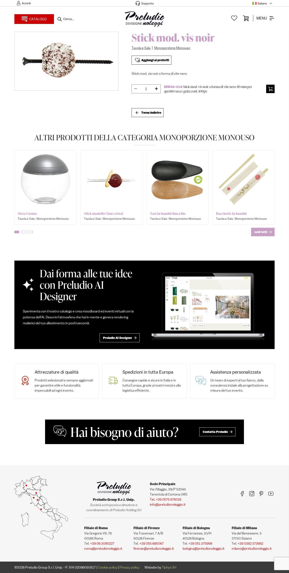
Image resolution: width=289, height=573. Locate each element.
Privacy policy (129, 567)
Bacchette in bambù (231, 213)
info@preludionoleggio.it (168, 504)
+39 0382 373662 (250, 543)
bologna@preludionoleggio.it (203, 548)
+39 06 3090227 (102, 543)
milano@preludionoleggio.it (252, 548)
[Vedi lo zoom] (66, 61)
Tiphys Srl (169, 567)
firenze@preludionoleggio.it (153, 548)
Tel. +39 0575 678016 (165, 499)
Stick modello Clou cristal (103, 213)
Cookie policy (107, 567)
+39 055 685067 (151, 543)
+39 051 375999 (200, 543)
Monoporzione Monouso (172, 48)
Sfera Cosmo (27, 213)
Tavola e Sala (141, 48)
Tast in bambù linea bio (168, 213)
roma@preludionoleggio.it (103, 548)
